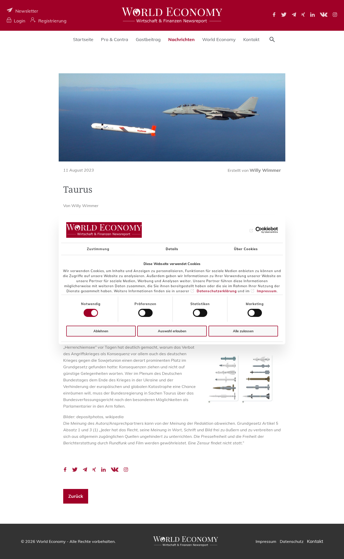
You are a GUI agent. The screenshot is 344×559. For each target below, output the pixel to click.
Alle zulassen (243, 331)
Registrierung (52, 21)
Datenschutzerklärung (217, 291)
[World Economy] (172, 15)
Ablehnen (100, 331)
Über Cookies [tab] (246, 249)
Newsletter (26, 11)
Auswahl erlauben (172, 331)
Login (19, 21)
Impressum (267, 291)
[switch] (145, 313)
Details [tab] (172, 249)
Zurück (75, 496)
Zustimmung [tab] (98, 249)
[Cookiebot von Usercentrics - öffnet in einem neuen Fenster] (256, 230)
